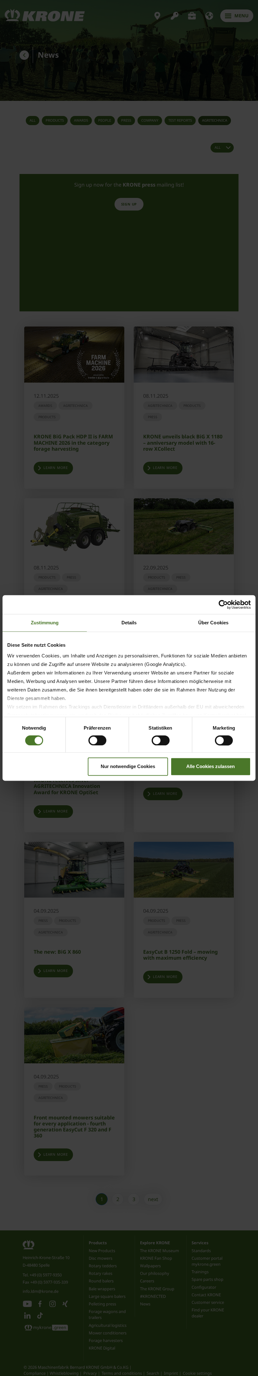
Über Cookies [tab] (213, 622)
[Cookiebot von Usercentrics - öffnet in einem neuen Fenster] (223, 604)
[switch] (97, 740)
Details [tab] (129, 622)
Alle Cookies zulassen (210, 766)
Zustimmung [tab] (45, 622)
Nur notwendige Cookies (128, 766)
